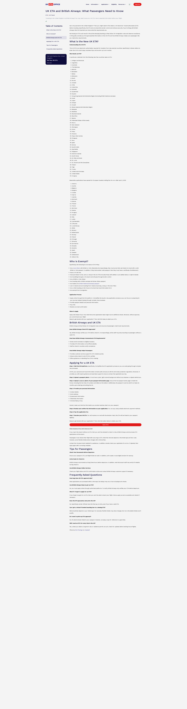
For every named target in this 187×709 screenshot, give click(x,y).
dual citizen (76, 268)
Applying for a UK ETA (52, 41)
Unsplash (87, 530)
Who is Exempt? (51, 34)
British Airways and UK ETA (54, 37)
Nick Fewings (78, 530)
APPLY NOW (49, 62)
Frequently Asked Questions (54, 49)
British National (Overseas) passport (89, 283)
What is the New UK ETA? (53, 30)
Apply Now (137, 4)
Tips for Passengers (52, 45)
